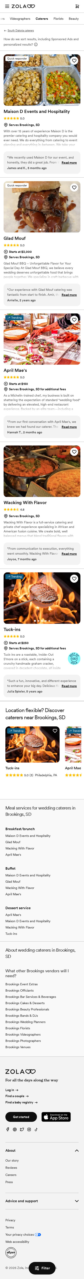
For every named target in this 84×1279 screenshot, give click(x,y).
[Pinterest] (15, 1130)
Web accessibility (17, 1242)
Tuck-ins (11, 933)
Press (9, 1182)
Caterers (42, 18)
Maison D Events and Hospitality (27, 836)
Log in (9, 1090)
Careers (10, 1175)
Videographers (20, 18)
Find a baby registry (19, 1102)
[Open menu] (7, 6)
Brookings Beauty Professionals (27, 1009)
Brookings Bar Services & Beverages (30, 997)
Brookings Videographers (23, 1034)
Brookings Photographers (23, 1041)
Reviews (11, 1167)
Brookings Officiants (19, 990)
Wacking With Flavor (19, 848)
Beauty (74, 18)
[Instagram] (29, 1130)
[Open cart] (77, 6)
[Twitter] (22, 1130)
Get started (21, 1117)
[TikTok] (36, 1130)
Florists (58, 18)
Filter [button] (45, 1268)
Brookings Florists (17, 1028)
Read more (69, 162)
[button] (74, 61)
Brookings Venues (17, 1047)
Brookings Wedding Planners (25, 1022)
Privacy (10, 1220)
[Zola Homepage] (23, 6)
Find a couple (14, 1096)
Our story (12, 1160)
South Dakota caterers (21, 30)
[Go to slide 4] (47, 102)
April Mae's (13, 854)
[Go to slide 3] (44, 102)
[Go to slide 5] (49, 361)
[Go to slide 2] (40, 102)
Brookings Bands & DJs (21, 1015)
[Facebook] (7, 1130)
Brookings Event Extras (21, 984)
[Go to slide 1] (37, 102)
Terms (9, 1227)
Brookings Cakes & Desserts (25, 1003)
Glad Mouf (12, 842)
